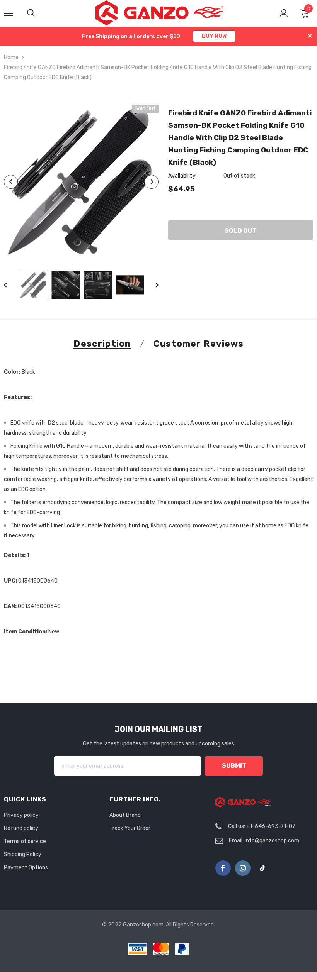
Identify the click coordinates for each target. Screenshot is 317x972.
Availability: (182, 176)
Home (11, 57)
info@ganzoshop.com (272, 840)
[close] (310, 36)
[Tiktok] (262, 868)
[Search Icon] (38, 13)
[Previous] (11, 182)
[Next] (151, 182)
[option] (81, 182)
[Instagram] (243, 868)
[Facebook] (223, 868)
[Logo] (159, 12)
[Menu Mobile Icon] (8, 13)
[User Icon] (284, 13)
